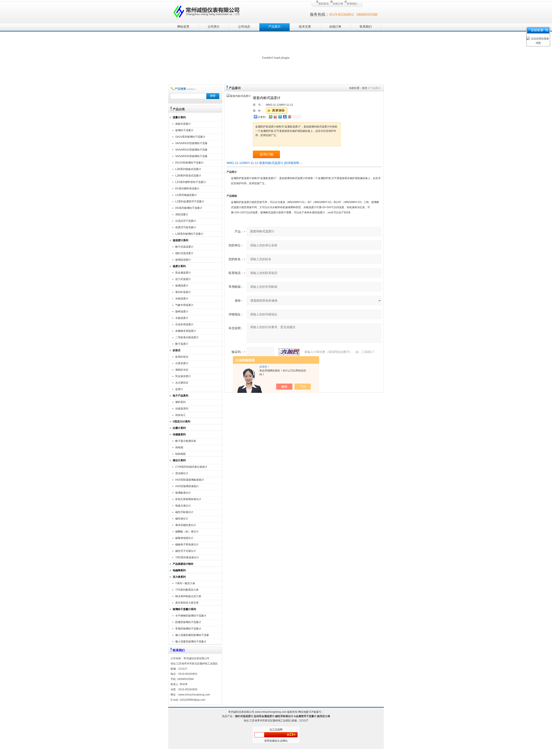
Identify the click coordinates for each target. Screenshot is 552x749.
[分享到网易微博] (289, 116)
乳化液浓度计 (183, 376)
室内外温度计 (183, 292)
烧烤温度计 (181, 311)
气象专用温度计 (184, 305)
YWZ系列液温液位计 (187, 557)
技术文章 (305, 26)
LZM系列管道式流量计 (188, 175)
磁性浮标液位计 (184, 512)
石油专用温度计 (184, 324)
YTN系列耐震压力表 (187, 589)
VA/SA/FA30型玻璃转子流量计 (191, 157)
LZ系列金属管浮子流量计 (189, 201)
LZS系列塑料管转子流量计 (190, 182)
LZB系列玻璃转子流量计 (189, 233)
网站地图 (303, 711)
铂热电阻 (180, 453)
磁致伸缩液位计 (184, 538)
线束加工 (180, 415)
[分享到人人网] (284, 116)
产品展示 (274, 26)
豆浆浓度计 (181, 363)
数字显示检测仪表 (185, 440)
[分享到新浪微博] (275, 116)
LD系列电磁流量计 (186, 195)
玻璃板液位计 (183, 492)
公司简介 (214, 26)
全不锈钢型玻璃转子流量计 (190, 615)
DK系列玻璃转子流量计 (188, 207)
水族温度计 (181, 317)
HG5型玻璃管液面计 (187, 486)
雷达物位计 (181, 473)
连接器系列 (181, 408)
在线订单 (338, 3)
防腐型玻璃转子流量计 (188, 622)
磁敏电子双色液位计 (187, 544)
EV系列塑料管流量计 (187, 188)
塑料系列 (180, 402)
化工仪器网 (276, 729)
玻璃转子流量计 (184, 130)
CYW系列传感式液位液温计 (191, 466)
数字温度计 (181, 343)
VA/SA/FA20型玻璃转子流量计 (191, 144)
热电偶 (179, 447)
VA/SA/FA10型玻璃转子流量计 (191, 150)
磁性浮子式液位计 (185, 550)
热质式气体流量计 (185, 227)
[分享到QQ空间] (270, 116)
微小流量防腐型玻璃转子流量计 (192, 636)
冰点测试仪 (181, 382)
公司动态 (244, 26)
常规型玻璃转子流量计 (188, 628)
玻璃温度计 (181, 285)
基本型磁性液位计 (185, 525)
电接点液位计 (183, 505)
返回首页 (323, 3)
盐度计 (179, 389)
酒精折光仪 (181, 369)
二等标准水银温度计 (187, 337)
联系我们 (352, 3)
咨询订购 (266, 154)
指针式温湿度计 (184, 253)
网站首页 (183, 26)
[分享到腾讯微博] (280, 116)
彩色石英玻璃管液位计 (188, 499)
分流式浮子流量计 (185, 220)
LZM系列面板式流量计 (188, 169)
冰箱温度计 (181, 298)
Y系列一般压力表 (185, 583)
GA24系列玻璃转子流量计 (190, 136)
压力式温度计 (183, 279)
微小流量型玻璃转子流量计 (190, 641)
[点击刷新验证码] (289, 352)
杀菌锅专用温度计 (185, 330)
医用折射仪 (181, 356)
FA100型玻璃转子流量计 (189, 162)
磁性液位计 (181, 518)
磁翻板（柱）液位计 (187, 531)
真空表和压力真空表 (187, 602)
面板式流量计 (183, 123)
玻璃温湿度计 (183, 259)
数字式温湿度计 (184, 246)
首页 (364, 88)
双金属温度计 (183, 272)
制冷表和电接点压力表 (188, 596)
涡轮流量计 (181, 214)
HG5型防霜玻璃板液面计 (189, 479)
